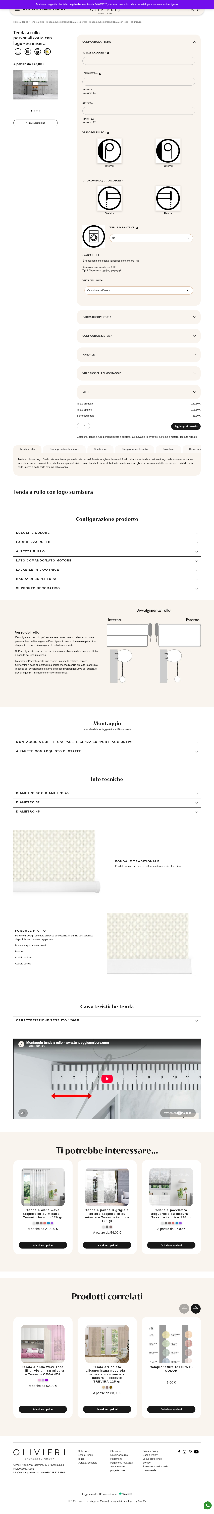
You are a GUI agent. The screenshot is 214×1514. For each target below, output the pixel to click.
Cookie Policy (150, 1454)
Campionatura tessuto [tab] (135, 449)
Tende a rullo (37, 21)
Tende (26, 9)
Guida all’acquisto (87, 1462)
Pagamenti (116, 1458)
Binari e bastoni (41, 9)
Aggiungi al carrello (186, 426)
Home (16, 21)
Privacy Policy (150, 1451)
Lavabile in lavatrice (147, 436)
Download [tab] (168, 449)
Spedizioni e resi (119, 1454)
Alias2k (142, 1501)
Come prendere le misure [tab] (64, 449)
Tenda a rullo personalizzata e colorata (66, 21)
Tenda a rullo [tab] (27, 449)
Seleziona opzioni (43, 1245)
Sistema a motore (168, 436)
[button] (31, 111)
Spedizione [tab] (100, 449)
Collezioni (59, 9)
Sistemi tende (85, 1454)
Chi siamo (115, 1451)
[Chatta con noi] (207, 1505)
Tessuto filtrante (188, 436)
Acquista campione (35, 122)
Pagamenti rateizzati (121, 1462)
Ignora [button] (174, 4)
